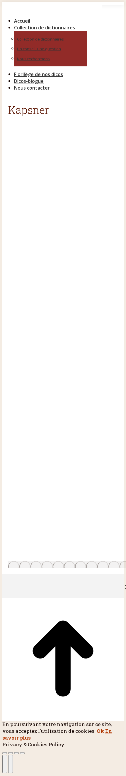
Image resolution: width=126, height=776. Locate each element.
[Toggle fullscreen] (16, 753)
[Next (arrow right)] (10, 764)
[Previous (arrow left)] (4, 764)
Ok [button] (100, 731)
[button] (52, 11)
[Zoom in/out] (22, 753)
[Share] (10, 753)
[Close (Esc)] (4, 753)
